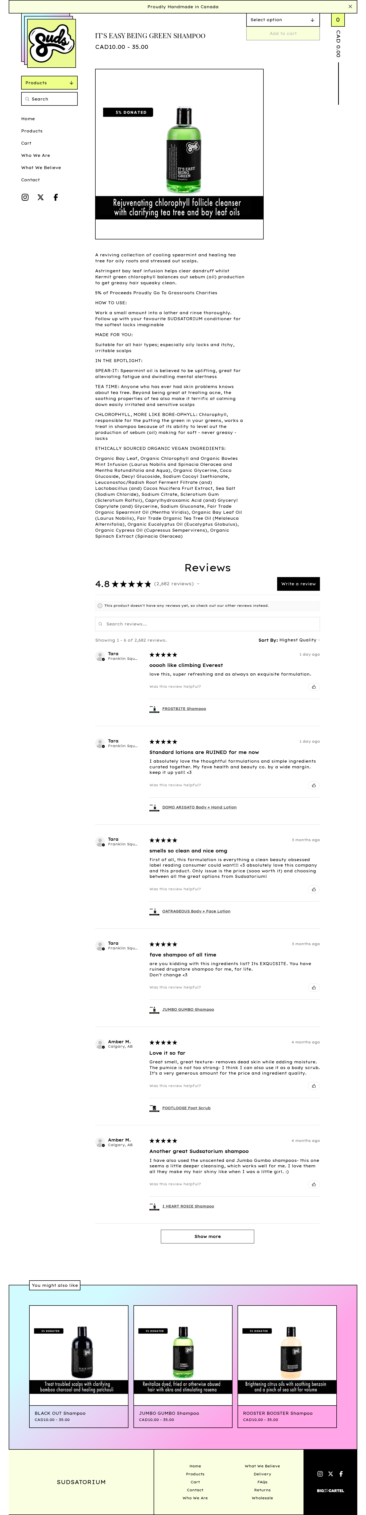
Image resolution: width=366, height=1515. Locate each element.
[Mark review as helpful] (314, 687)
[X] (40, 197)
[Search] (27, 99)
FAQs (262, 1482)
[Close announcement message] (350, 6)
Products (36, 82)
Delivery (262, 1474)
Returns (262, 1490)
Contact (30, 179)
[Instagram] (25, 197)
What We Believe (41, 167)
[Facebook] (55, 197)
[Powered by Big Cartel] (330, 1488)
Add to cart (283, 33)
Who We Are (35, 155)
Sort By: (268, 640)
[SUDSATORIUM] (51, 43)
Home (28, 118)
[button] (198, 584)
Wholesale (262, 1498)
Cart (26, 143)
